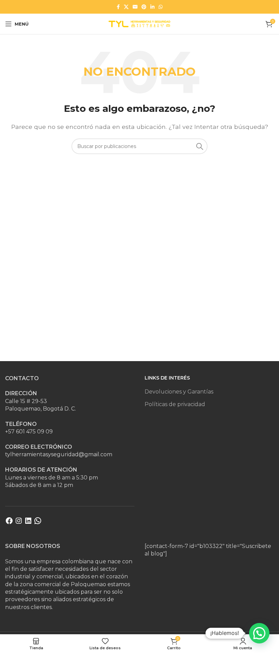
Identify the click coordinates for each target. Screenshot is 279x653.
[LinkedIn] (28, 523)
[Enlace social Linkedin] (152, 6)
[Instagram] (19, 523)
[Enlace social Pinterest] (144, 6)
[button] (259, 633)
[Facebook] (9, 523)
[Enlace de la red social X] (126, 6)
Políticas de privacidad (175, 404)
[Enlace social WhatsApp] (161, 6)
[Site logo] (139, 23)
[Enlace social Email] (135, 6)
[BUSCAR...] (200, 146)
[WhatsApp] (38, 523)
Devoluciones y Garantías (179, 391)
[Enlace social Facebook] (118, 6)
